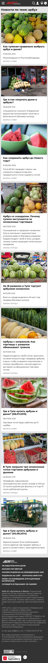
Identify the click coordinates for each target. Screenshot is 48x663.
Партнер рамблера (21, 651)
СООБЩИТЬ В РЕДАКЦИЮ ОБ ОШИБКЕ (19, 584)
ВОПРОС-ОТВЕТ (10, 61)
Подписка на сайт (11, 576)
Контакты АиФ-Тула (32, 576)
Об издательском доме (14, 566)
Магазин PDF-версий (12, 569)
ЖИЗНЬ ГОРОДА (10, 248)
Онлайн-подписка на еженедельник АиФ (23, 572)
